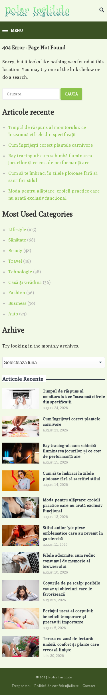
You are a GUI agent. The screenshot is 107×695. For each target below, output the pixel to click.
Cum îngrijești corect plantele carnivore (50, 145)
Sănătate (17, 240)
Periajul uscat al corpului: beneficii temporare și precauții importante (68, 616)
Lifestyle (17, 229)
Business (17, 303)
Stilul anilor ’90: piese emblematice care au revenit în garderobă (73, 533)
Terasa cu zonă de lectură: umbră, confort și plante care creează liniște (71, 644)
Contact (88, 685)
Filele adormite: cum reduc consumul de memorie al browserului (69, 560)
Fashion (16, 292)
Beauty (15, 250)
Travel (15, 261)
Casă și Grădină (25, 282)
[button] (12, 31)
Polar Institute (60, 677)
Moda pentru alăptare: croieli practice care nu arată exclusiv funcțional (72, 505)
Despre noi (21, 685)
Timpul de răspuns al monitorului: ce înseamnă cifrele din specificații (74, 396)
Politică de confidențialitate (56, 685)
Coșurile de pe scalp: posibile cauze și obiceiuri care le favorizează (71, 588)
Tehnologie (20, 271)
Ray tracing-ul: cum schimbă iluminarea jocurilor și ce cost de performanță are (72, 451)
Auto (13, 314)
